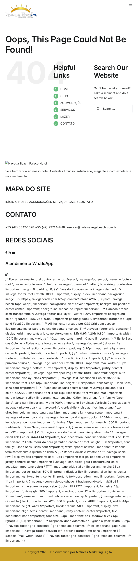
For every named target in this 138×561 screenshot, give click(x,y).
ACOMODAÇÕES (71, 103)
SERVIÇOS (67, 109)
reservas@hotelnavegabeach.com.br (91, 227)
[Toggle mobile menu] (131, 6)
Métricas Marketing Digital (94, 552)
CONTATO (67, 123)
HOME (64, 89)
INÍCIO (9, 202)
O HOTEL (66, 96)
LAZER (65, 116)
